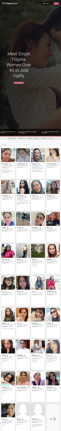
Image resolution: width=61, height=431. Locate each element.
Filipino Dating (11, 138)
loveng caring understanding (8, 328)
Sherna (4, 260)
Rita (48, 228)
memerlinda (51, 164)
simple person (35, 266)
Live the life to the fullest (52, 360)
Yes (3, 392)
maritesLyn (21, 164)
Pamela (5, 196)
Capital (36, 138)
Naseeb (20, 355)
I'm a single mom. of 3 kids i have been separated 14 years (23, 203)
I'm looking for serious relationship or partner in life (38, 171)
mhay (49, 323)
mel (3, 419)
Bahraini (30, 138)
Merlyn (34, 355)
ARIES (34, 419)
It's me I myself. (5, 168)
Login (56, 3)
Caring (3, 393)
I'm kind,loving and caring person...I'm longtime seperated (37, 425)
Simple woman (50, 361)
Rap (33, 260)
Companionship (5, 360)
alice (19, 260)
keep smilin (34, 264)
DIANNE (20, 196)
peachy (49, 260)
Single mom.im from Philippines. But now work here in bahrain (7, 171)
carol (19, 291)
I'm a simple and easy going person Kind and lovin (23, 200)
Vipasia (34, 164)
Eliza (4, 355)
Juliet (19, 228)
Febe (34, 196)
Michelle (5, 164)
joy (33, 291)
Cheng (34, 323)
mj (18, 323)
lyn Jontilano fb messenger (22, 387)
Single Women (21, 138)
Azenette (35, 228)
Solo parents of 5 (35, 360)
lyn (3, 291)
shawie (49, 196)
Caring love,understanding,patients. (38, 168)
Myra (19, 419)
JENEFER (50, 291)
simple (18, 424)
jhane (4, 228)
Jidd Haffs (43, 138)
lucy (48, 355)
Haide (4, 387)
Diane (49, 387)
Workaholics (34, 361)
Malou (4, 323)
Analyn (34, 387)
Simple (3, 361)
